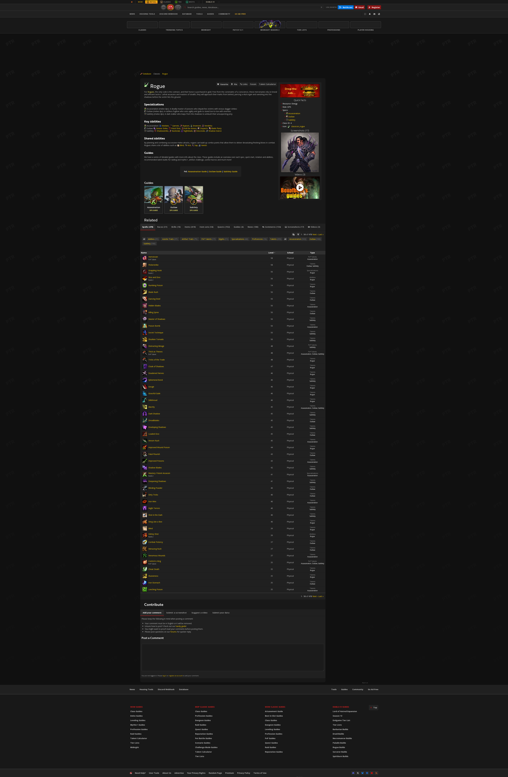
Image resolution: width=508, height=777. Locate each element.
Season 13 (337, 716)
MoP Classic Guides (205, 707)
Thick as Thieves (155, 351)
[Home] (143, 7)
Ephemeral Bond (155, 380)
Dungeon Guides (203, 720)
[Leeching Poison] (144, 589)
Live (163, 7)
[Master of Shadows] (144, 319)
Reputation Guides (204, 734)
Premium (229, 773)
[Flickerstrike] (144, 264)
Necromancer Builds (342, 738)
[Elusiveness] (144, 575)
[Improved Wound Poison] (144, 447)
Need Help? (140, 773)
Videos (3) (300, 174)
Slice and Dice (154, 277)
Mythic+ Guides (137, 725)
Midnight (134, 747)
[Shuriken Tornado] (144, 339)
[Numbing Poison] (144, 285)
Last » (320, 234)
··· (199, 2)
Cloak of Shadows (156, 366)
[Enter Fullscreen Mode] (365, 14)
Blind (150, 528)
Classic (167, 2)
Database (187, 14)
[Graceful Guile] (144, 393)
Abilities (313, 277)
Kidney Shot (153, 534)
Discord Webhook (169, 14)
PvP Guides (270, 738)
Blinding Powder (155, 488)
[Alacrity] (144, 406)
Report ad (365, 682)
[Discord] (353, 773)
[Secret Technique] (144, 332)
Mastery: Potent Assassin (159, 473)
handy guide (181, 626)
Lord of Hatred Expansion (345, 711)
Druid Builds (338, 734)
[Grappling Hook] (144, 271)
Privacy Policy (243, 773)
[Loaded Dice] (144, 433)
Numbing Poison (155, 285)
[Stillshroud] (144, 400)
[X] (358, 773)
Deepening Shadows (157, 481)
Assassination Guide (197, 171)
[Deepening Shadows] (144, 481)
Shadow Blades (155, 467)
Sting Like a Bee (155, 521)
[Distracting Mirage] (144, 346)
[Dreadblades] (144, 420)
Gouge (151, 386)
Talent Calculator (267, 84)
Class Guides (136, 711)
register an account (176, 676)
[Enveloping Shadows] (144, 427)
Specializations (312, 270)
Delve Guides (136, 716)
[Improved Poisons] (144, 460)
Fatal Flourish (154, 454)
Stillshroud (152, 400)
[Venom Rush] (144, 440)
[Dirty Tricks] (144, 494)
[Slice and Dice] (144, 278)
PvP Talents (312, 257)
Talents (312, 264)
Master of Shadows (156, 319)
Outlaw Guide (215, 171)
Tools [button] (199, 14)
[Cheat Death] (144, 569)
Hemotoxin (153, 257)
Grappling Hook (155, 270)
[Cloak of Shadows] (144, 366)
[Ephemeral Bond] (144, 379)
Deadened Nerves (156, 373)
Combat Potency (155, 542)
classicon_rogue (298, 126)
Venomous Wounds (156, 555)
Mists (192, 2)
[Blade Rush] (144, 292)
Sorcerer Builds (340, 752)
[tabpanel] (232, 415)
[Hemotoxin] (144, 258)
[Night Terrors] (144, 508)
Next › (315, 234)
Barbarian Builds (340, 729)
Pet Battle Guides (203, 738)
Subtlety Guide (230, 171)
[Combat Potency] (144, 542)
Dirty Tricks (153, 494)
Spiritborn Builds (340, 756)
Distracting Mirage (156, 346)
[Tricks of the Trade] (144, 359)
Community (224, 14)
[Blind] (144, 528)
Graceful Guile (154, 393)
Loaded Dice (153, 434)
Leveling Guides (137, 720)
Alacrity (151, 407)
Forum (253, 84)
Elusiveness (153, 576)
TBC (180, 2)
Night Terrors (154, 508)
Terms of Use (259, 773)
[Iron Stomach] (144, 582)
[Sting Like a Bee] (144, 521)
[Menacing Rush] (144, 548)
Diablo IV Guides (341, 707)
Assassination (294, 113)
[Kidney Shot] (144, 535)
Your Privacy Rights (196, 773)
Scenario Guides (202, 743)
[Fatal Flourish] (144, 454)
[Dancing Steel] (144, 298)
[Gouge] (144, 386)
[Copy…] (294, 234)
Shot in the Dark (155, 515)
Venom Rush (153, 440)
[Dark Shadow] (144, 413)
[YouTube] (372, 773)
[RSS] (376, 773)
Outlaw (291, 116)
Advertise (179, 773)
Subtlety (291, 120)
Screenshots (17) (300, 130)
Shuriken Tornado (156, 339)
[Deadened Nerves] (144, 373)
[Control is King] (144, 562)
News (132, 14)
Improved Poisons (156, 461)
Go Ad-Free (240, 14)
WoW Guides (136, 707)
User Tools (154, 773)
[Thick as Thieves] (144, 352)
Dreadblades (153, 420)
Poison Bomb (154, 326)
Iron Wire (152, 501)
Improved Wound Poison (159, 447)
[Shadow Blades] (144, 467)
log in (164, 676)
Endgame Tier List (341, 720)
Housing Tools (146, 689)
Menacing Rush (155, 549)
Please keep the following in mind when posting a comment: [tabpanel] (172, 647)
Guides (210, 14)
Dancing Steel (154, 299)
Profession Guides (139, 729)
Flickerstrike (153, 265)
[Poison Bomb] (144, 325)
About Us (166, 773)
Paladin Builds (339, 743)
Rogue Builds (339, 747)
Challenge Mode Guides (206, 747)
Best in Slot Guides (274, 716)
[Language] (379, 14)
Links (245, 84)
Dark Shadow (154, 413)
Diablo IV (213, 2)
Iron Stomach (154, 582)
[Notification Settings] (370, 14)
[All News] (132, 2)
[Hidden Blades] (144, 305)
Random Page (215, 773)
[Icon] (146, 84)
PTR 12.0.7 (178, 7)
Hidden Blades (154, 305)
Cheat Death (153, 569)
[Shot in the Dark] (144, 515)
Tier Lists (134, 743)
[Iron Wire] (144, 501)
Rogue (165, 73)
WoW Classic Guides (275, 707)
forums (173, 631)
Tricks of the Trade (156, 359)
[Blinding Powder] (144, 488)
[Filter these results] (298, 234)
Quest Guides (201, 729)
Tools (334, 689)
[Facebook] (367, 773)
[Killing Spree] (144, 312)
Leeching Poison (155, 589)
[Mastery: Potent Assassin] (144, 474)
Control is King (154, 561)
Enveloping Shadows (157, 427)
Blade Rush (153, 292)
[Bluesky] (362, 773)
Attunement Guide (274, 711)
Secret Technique (155, 332)
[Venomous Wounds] (144, 555)
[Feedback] (374, 14)
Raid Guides (135, 734)
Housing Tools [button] (147, 14)
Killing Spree (153, 312)
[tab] (147, 227)
